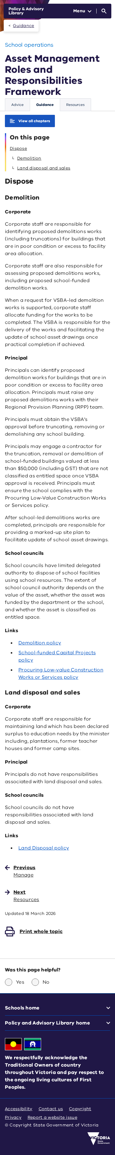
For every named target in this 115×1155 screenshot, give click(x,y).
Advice (17, 104)
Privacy (13, 1117)
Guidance (23, 26)
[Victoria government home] (98, 1138)
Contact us (51, 1109)
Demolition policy (39, 643)
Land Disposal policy (43, 848)
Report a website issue (52, 1117)
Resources (75, 104)
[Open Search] (104, 11)
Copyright (80, 1109)
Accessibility (19, 1109)
